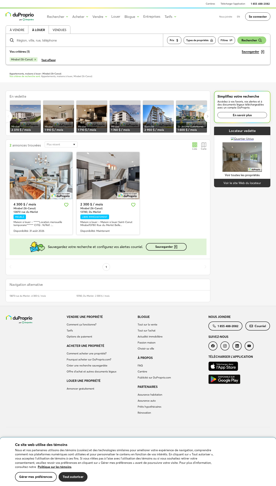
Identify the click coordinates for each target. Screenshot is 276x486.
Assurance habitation (150, 394)
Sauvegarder (164, 247)
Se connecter (258, 16)
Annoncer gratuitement (80, 388)
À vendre (17, 30)
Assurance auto (147, 400)
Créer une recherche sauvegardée (87, 365)
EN (238, 16)
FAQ (140, 365)
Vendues (59, 30)
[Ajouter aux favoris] (66, 205)
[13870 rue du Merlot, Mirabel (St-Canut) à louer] (41, 175)
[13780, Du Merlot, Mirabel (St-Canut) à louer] (108, 175)
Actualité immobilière (150, 336)
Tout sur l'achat (146, 330)
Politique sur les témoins (54, 467)
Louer (115, 16)
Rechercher (249, 40)
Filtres (224, 40)
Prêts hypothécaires (149, 406)
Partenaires (148, 386)
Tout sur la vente (147, 324)
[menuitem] (100, 327)
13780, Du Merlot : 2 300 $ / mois (92, 295)
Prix (172, 40)
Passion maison (146, 342)
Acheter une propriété (85, 346)
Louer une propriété (84, 381)
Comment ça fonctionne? (81, 324)
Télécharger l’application (233, 3)
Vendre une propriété (85, 317)
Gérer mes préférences (36, 477)
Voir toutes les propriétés (242, 175)
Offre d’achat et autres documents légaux (91, 371)
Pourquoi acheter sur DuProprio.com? (89, 359)
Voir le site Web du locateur (242, 183)
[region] (138, 461)
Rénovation (144, 412)
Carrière (142, 371)
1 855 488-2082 (260, 3)
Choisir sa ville (146, 348)
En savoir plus (242, 115)
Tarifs (70, 330)
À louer (38, 30)
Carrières (210, 3)
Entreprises (151, 16)
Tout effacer (48, 60)
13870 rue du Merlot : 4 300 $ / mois (28, 295)
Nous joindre (225, 16)
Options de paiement (79, 336)
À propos (145, 358)
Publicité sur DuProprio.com (154, 377)
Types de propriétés (197, 40)
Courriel (260, 326)
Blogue (144, 317)
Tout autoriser (73, 477)
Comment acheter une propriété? (86, 353)
